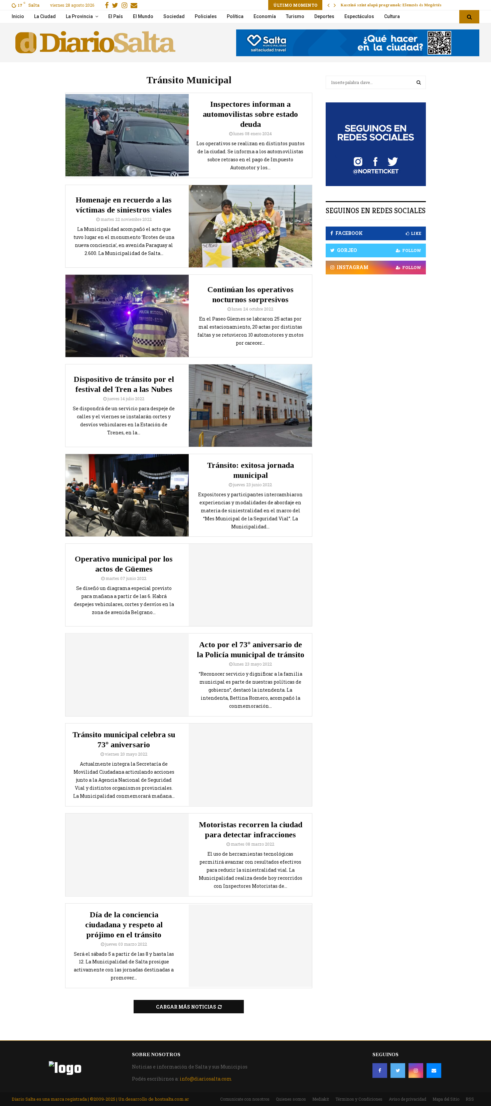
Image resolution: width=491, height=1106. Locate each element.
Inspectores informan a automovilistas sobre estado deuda (250, 114)
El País (115, 16)
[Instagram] (415, 1070)
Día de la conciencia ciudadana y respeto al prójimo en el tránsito (124, 924)
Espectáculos (359, 16)
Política (235, 16)
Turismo (295, 16)
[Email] (434, 1070)
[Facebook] (379, 1070)
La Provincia (79, 16)
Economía (265, 16)
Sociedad (174, 16)
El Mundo (143, 16)
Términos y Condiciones (358, 1099)
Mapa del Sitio (446, 1099)
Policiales (206, 16)
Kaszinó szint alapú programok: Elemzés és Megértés (391, 5)
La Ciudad (45, 16)
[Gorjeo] (397, 1070)
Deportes (324, 16)
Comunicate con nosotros (245, 1099)
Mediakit (320, 1099)
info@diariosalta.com (206, 1079)
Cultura (392, 16)
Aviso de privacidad (407, 1099)
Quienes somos (291, 1099)
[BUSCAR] (419, 82)
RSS (470, 1099)
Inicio (18, 16)
